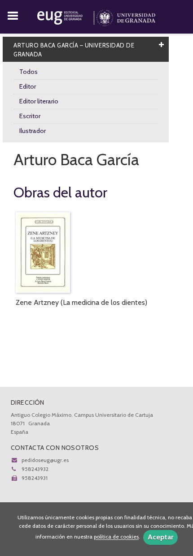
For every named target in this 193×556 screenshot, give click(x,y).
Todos (28, 72)
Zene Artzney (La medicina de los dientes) (81, 302)
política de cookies (116, 537)
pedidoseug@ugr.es (45, 460)
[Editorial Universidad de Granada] (66, 16)
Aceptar (160, 537)
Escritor (29, 116)
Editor (27, 86)
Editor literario (38, 101)
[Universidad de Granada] (126, 16)
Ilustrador (32, 131)
